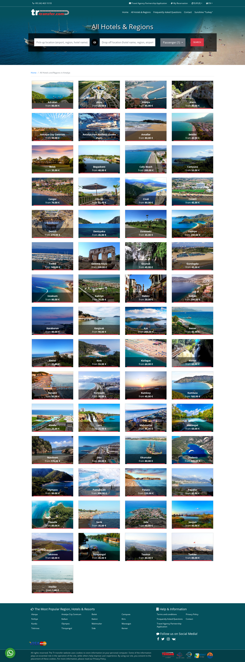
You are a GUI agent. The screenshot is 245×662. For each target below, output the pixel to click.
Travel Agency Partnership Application (169, 625)
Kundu (34, 623)
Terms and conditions (167, 614)
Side (94, 628)
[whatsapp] (10, 653)
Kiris (124, 619)
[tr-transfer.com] (50, 12)
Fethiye (34, 619)
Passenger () (172, 42)
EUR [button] (197, 3)
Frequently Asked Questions (167, 12)
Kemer (125, 628)
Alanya (34, 614)
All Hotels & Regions (141, 12)
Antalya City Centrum (71, 614)
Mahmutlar (97, 623)
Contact (188, 12)
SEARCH (197, 42)
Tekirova (35, 628)
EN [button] (209, 3)
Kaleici (95, 619)
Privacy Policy (192, 614)
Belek (94, 614)
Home (125, 12)
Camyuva (126, 614)
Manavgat (126, 623)
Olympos (66, 623)
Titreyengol (67, 628)
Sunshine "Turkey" (203, 12)
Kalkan (65, 619)
